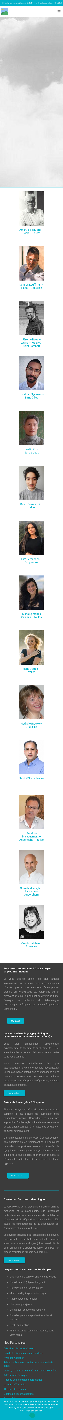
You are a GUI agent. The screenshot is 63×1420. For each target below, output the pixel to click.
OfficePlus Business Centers (19, 1348)
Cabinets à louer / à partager (19, 1394)
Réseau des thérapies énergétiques (23, 1379)
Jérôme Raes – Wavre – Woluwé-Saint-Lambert (31, 342)
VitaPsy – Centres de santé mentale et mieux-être (30, 1370)
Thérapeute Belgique (15, 1389)
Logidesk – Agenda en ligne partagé (23, 1353)
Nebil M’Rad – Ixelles (31, 778)
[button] (59, 11)
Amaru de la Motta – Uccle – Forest (31, 231)
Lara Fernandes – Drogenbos (31, 560)
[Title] (4, 11)
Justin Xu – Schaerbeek (31, 451)
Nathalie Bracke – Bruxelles (31, 725)
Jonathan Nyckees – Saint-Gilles (31, 396)
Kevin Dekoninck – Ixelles (31, 506)
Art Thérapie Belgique (16, 1375)
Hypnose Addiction (14, 1358)
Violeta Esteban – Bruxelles (31, 945)
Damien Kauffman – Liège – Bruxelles (31, 286)
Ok (32, 1415)
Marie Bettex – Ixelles (31, 670)
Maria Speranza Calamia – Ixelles (31, 615)
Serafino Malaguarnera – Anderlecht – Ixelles (31, 836)
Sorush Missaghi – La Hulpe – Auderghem (31, 891)
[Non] (59, 1408)
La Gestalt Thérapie (14, 1384)
